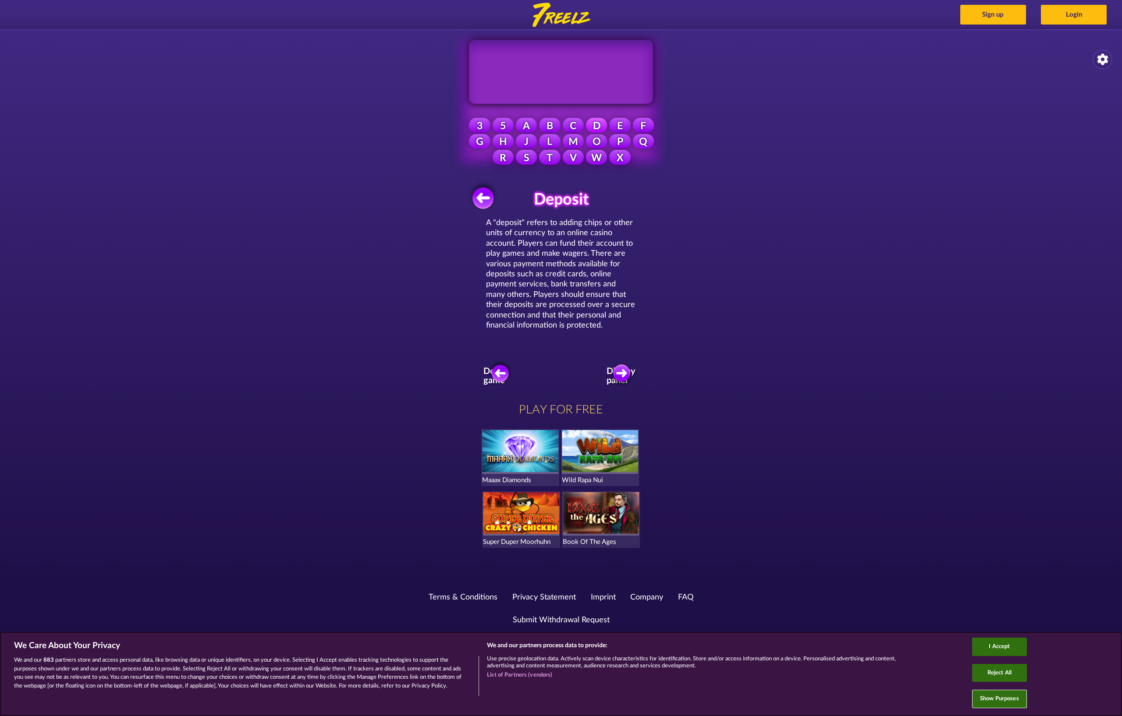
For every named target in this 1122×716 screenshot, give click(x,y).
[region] (561, 674)
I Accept (999, 646)
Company (646, 597)
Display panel (622, 375)
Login (1074, 14)
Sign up (993, 14)
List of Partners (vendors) (519, 675)
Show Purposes (999, 699)
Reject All (999, 673)
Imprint (603, 597)
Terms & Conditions (463, 597)
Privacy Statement (544, 597)
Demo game (495, 375)
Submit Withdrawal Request (561, 620)
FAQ (685, 597)
